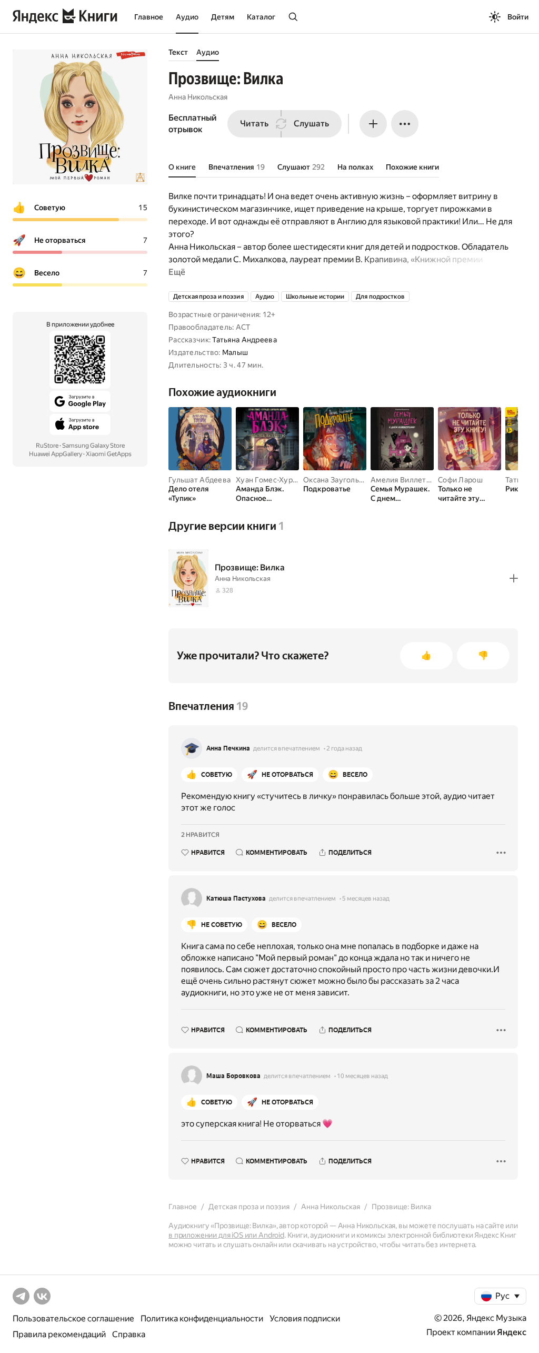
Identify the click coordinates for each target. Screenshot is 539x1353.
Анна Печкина (228, 748)
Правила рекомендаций (59, 1334)
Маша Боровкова (233, 1076)
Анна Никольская (197, 97)
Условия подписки (305, 1319)
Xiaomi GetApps (109, 454)
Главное (148, 17)
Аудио (187, 17)
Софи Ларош (460, 480)
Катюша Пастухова (236, 898)
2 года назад (344, 748)
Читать (254, 123)
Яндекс (511, 1332)
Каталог (261, 17)
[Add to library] (514, 578)
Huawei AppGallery (55, 454)
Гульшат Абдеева (199, 480)
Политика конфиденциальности (202, 1319)
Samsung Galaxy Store (93, 445)
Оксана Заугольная (337, 480)
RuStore (47, 445)
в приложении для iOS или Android (226, 1235)
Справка (128, 1334)
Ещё (176, 272)
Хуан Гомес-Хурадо (270, 480)
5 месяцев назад (366, 898)
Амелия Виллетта (402, 480)
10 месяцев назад (362, 1076)
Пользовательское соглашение (73, 1319)
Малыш (235, 352)
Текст (178, 52)
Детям (222, 17)
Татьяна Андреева (244, 339)
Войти (517, 17)
